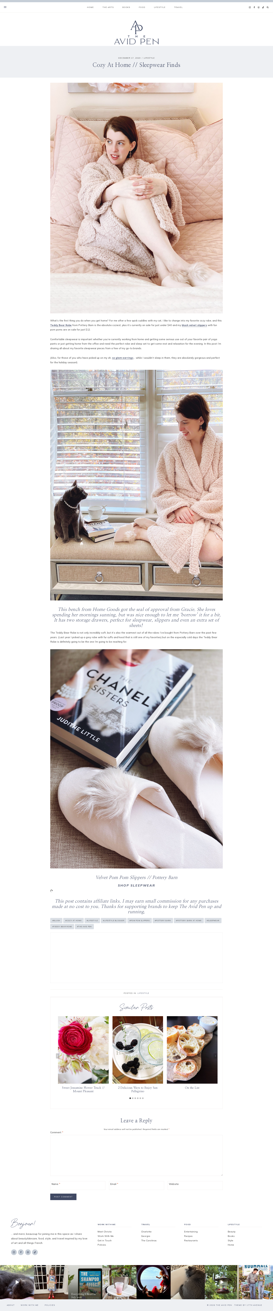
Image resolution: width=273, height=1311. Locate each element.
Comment (56, 1132)
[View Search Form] (268, 7)
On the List (192, 1087)
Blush (56, 921)
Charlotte (146, 1231)
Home (90, 7)
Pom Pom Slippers (140, 921)
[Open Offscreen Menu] (5, 7)
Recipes (188, 1236)
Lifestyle (149, 58)
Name (56, 1184)
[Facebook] (254, 7)
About (11, 1305)
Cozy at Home (73, 921)
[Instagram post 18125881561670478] (188, 1282)
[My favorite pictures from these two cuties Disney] (153, 1282)
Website (174, 1184)
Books (231, 1236)
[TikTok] (263, 7)
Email (114, 1184)
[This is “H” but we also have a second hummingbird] (222, 1282)
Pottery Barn (163, 921)
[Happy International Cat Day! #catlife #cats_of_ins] (17, 1282)
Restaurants (191, 1240)
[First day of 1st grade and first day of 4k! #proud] (51, 1282)
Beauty (232, 1231)
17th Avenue (254, 1305)
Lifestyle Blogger (113, 921)
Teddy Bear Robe (62, 927)
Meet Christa (105, 1231)
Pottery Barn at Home (188, 921)
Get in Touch (105, 1240)
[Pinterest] (259, 7)
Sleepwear (213, 921)
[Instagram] (250, 7)
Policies (102, 1244)
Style (230, 1240)
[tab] (130, 1098)
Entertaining (191, 1231)
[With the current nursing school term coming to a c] (85, 1282)
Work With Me (106, 1236)
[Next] (215, 1055)
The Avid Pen (84, 927)
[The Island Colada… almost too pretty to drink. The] (119, 1282)
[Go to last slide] (57, 1055)
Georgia (145, 1236)
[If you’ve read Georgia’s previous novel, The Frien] (256, 1282)
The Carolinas (149, 1240)
